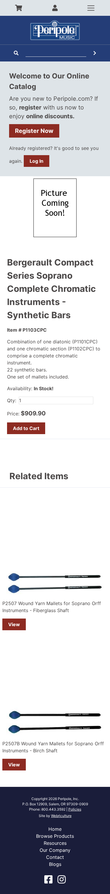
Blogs (55, 864)
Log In (36, 161)
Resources (55, 843)
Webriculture (61, 815)
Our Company (55, 850)
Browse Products (55, 836)
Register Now (34, 130)
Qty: (11, 400)
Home (55, 829)
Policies (74, 809)
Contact (55, 857)
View (14, 624)
